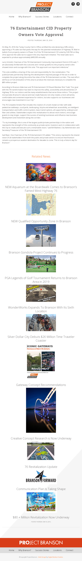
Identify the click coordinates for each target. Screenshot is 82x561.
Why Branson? (24, 16)
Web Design (42, 557)
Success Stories (42, 16)
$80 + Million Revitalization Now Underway (41, 517)
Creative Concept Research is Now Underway (41, 438)
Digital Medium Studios (55, 557)
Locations (57, 16)
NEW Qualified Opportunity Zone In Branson (41, 221)
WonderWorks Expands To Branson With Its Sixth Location (41, 309)
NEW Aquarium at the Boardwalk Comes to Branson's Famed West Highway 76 (41, 189)
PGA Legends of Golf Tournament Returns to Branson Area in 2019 (41, 280)
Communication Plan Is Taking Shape (41, 489)
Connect (69, 16)
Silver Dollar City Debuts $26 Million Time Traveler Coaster (41, 338)
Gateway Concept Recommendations (41, 385)
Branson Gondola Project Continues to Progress (41, 252)
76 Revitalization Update (41, 467)
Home (11, 16)
